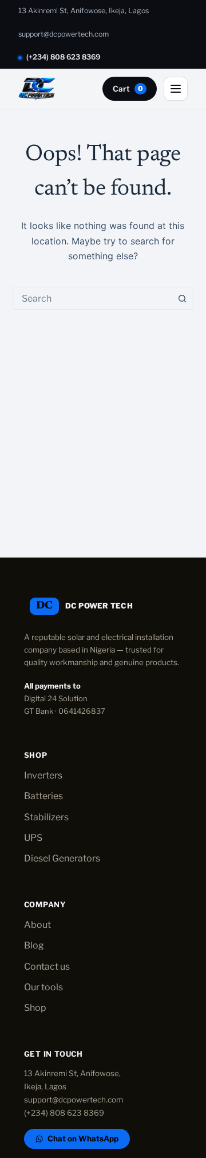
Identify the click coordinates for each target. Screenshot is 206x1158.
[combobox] (92, 298)
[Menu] (176, 89)
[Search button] (182, 298)
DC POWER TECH (99, 605)
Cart (128, 88)
